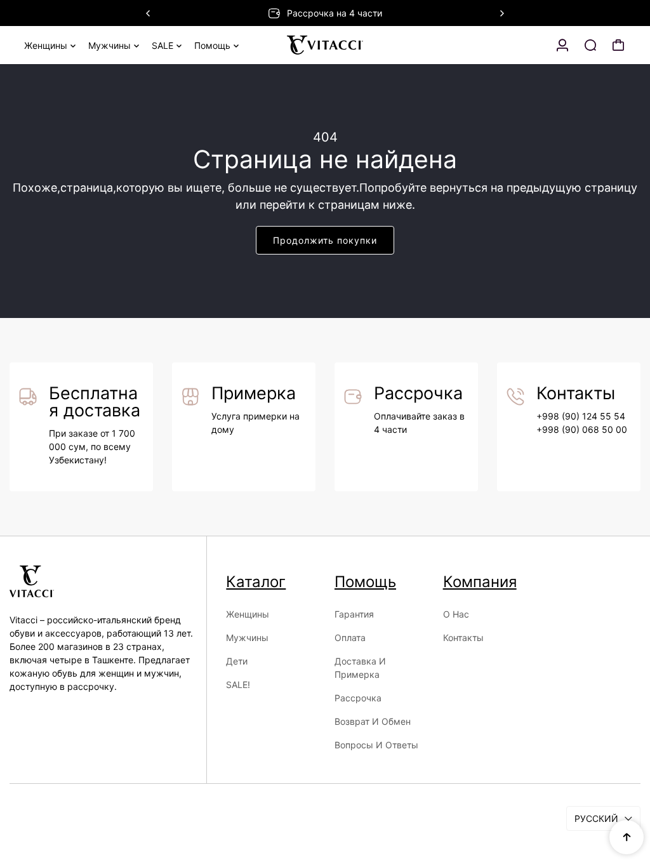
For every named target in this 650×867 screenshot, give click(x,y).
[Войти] (562, 45)
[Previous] (148, 13)
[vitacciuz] (325, 45)
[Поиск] (590, 45)
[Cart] (618, 45)
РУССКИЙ (596, 818)
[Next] (501, 13)
